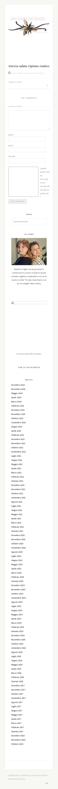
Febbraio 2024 (17, 405)
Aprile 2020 (16, 568)
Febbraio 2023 (17, 435)
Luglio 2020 (16, 556)
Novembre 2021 (18, 489)
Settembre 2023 (18, 422)
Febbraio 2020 (17, 577)
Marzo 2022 (16, 472)
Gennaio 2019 (17, 631)
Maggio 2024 (16, 393)
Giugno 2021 (16, 510)
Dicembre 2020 (18, 535)
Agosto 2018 (16, 652)
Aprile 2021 (16, 518)
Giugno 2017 (16, 710)
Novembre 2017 (18, 689)
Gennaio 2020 (17, 581)
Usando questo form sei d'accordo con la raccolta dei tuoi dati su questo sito (45, 182)
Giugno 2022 (16, 460)
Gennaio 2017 (17, 731)
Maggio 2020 (16, 564)
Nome (11, 135)
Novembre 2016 (18, 739)
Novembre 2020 (18, 539)
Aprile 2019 (16, 618)
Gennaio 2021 (17, 531)
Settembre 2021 (18, 497)
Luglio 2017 (16, 706)
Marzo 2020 (16, 572)
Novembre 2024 (18, 389)
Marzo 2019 (16, 623)
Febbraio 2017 (17, 727)
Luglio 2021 (16, 506)
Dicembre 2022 (18, 439)
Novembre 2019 (18, 589)
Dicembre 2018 (18, 635)
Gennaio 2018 (17, 681)
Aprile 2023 (16, 430)
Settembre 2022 (18, 451)
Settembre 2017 (18, 698)
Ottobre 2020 (17, 543)
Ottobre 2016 (17, 744)
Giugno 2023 (16, 426)
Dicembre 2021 (18, 485)
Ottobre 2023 (17, 418)
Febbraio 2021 (17, 527)
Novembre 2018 (18, 639)
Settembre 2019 (18, 597)
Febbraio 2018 (17, 677)
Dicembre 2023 (18, 410)
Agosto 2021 (16, 501)
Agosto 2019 (16, 602)
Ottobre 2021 (17, 493)
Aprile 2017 (16, 719)
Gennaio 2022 (17, 481)
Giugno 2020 (16, 560)
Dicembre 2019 (18, 585)
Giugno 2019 (16, 610)
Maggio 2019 (16, 614)
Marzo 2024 (16, 401)
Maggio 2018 (16, 664)
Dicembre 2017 (18, 685)
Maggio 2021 (16, 514)
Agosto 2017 (16, 702)
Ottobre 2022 (17, 447)
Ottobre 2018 (17, 643)
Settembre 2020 (18, 547)
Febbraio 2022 (17, 476)
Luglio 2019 (16, 606)
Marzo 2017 (16, 723)
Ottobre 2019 (17, 593)
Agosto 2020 (16, 552)
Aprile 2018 (16, 668)
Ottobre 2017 (17, 694)
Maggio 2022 (16, 464)
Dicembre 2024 (18, 385)
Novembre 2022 (18, 443)
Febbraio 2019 (17, 627)
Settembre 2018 (18, 648)
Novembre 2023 (18, 414)
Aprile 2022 (16, 468)
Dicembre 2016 (18, 735)
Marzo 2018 (16, 673)
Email (11, 145)
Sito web (11, 156)
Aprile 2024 (16, 397)
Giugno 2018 (16, 660)
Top (46, 783)
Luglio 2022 (16, 456)
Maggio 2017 (16, 714)
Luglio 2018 (16, 656)
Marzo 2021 (16, 522)
